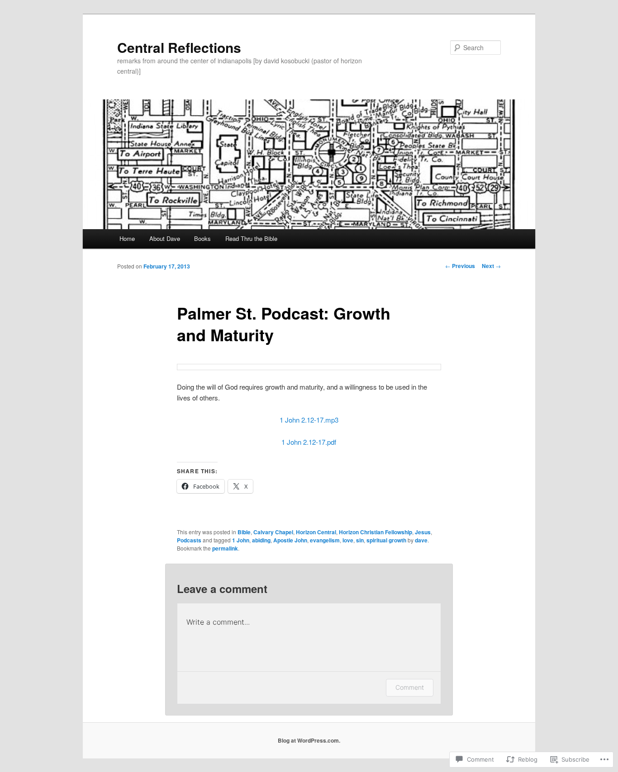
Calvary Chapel (273, 532)
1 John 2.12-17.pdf (308, 442)
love (347, 540)
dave (421, 540)
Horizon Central (316, 532)
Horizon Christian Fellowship (375, 532)
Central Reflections (179, 47)
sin (360, 540)
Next (491, 266)
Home (127, 238)
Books (202, 238)
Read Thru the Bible (251, 238)
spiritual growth (386, 540)
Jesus (423, 532)
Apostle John (290, 540)
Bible (244, 532)
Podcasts (189, 540)
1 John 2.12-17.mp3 (309, 419)
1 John (240, 540)
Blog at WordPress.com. (309, 740)
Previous (460, 266)
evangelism (325, 540)
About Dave (164, 238)
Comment (409, 687)
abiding (261, 540)
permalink (225, 548)
